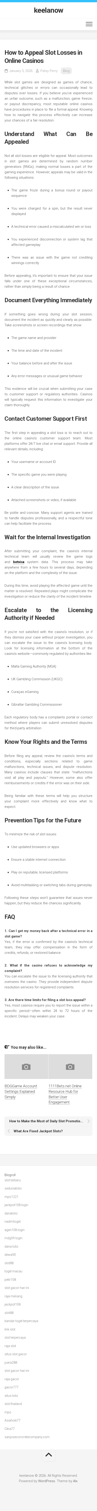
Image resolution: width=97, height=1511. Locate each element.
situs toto (11, 1395)
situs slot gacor (16, 1354)
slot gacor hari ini (17, 1288)
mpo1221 (11, 1197)
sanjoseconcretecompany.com (27, 1437)
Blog (66, 71)
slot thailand (13, 1404)
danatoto (11, 1213)
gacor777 (11, 1387)
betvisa (18, 562)
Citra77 (10, 1429)
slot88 (9, 1263)
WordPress (46, 1481)
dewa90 (10, 1254)
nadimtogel (13, 1221)
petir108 (10, 1279)
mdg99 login (13, 1238)
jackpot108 (13, 1304)
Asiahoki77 (13, 1420)
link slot (10, 1329)
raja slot (10, 1346)
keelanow (48, 10)
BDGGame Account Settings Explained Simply (21, 1091)
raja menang (13, 1296)
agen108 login (15, 1230)
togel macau (13, 1271)
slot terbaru (13, 1180)
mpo (8, 1412)
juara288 (11, 1362)
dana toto (11, 1246)
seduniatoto (13, 1188)
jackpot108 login (16, 1205)
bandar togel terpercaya (21, 1321)
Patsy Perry (49, 71)
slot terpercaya (15, 1337)
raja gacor (12, 1379)
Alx (75, 1481)
